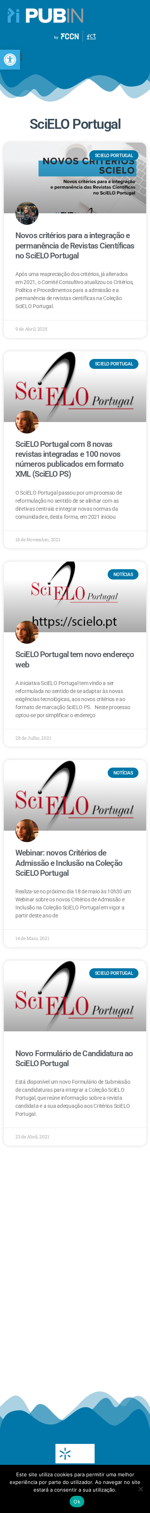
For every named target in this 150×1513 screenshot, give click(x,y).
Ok (76, 1501)
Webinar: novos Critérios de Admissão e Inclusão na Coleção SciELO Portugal (68, 863)
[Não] (140, 1489)
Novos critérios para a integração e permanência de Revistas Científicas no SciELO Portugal (74, 245)
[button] (10, 60)
